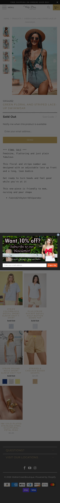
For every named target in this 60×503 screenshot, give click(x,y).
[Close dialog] (58, 235)
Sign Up (52, 265)
